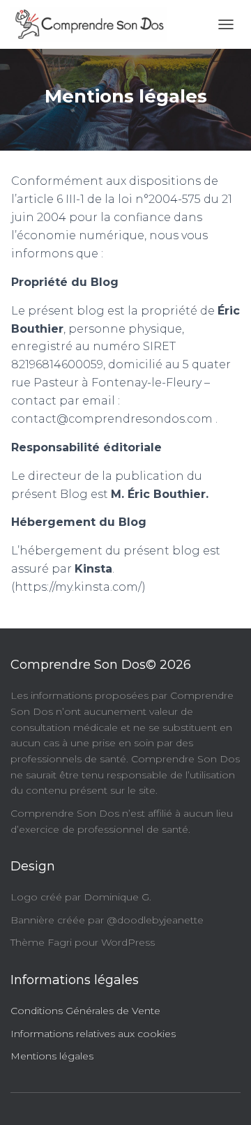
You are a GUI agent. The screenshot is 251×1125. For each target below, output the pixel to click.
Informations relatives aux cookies (93, 1033)
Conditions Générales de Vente (85, 1010)
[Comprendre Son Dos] (94, 24)
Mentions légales (51, 1056)
